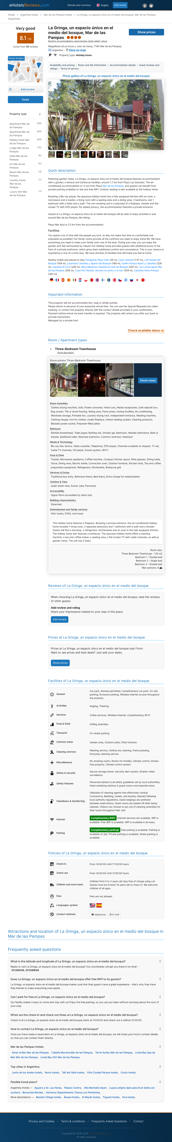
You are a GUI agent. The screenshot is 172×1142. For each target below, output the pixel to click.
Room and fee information (92, 65)
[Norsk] (96, 280)
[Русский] (130, 280)
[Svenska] (107, 280)
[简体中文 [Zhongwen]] (142, 280)
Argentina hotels (29, 14)
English (104, 5)
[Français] (56, 280)
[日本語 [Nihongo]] (136, 280)
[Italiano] (73, 280)
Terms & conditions (73, 1121)
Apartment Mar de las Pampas (20, 125)
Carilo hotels (128, 1072)
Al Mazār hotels (91, 1097)
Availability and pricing (62, 65)
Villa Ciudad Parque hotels (102, 1072)
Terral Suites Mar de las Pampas (114, 1052)
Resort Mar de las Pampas (19, 174)
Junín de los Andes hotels (27, 1072)
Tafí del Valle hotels (73, 1072)
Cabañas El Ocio (61, 266)
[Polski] (85, 280)
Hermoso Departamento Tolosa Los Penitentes (73, 1092)
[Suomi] (102, 280)
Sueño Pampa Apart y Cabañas (139, 263)
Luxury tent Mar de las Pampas (18, 193)
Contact (138, 1121)
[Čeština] (119, 280)
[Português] (90, 280)
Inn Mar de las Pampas (17, 166)
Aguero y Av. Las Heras (47, 1087)
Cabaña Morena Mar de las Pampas (72, 1052)
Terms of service (69, 68)
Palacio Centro (72, 1087)
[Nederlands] (79, 280)
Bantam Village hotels (48, 1097)
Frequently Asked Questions (109, 1121)
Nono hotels (52, 1072)
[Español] (62, 280)
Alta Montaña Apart (95, 1087)
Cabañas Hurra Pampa (146, 270)
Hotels (11, 14)
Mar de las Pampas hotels (57, 14)
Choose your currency (79, 5)
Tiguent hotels (111, 1097)
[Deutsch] (50, 280)
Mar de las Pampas (113, 185)
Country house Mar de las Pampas (18, 184)
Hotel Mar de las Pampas (18, 158)
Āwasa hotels (71, 1097)
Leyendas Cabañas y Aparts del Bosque (89, 263)
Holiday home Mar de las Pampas (19, 141)
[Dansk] (113, 280)
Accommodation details (123, 65)
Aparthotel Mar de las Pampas (19, 133)
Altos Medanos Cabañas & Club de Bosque (104, 266)
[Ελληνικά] (124, 280)
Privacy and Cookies (41, 1121)
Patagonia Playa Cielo (97, 259)
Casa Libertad (126, 259)
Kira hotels (128, 1097)
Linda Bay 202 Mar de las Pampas (60, 1057)
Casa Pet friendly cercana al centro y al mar (99, 270)
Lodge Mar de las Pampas (19, 149)
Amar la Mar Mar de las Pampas (30, 1052)
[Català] (67, 280)
